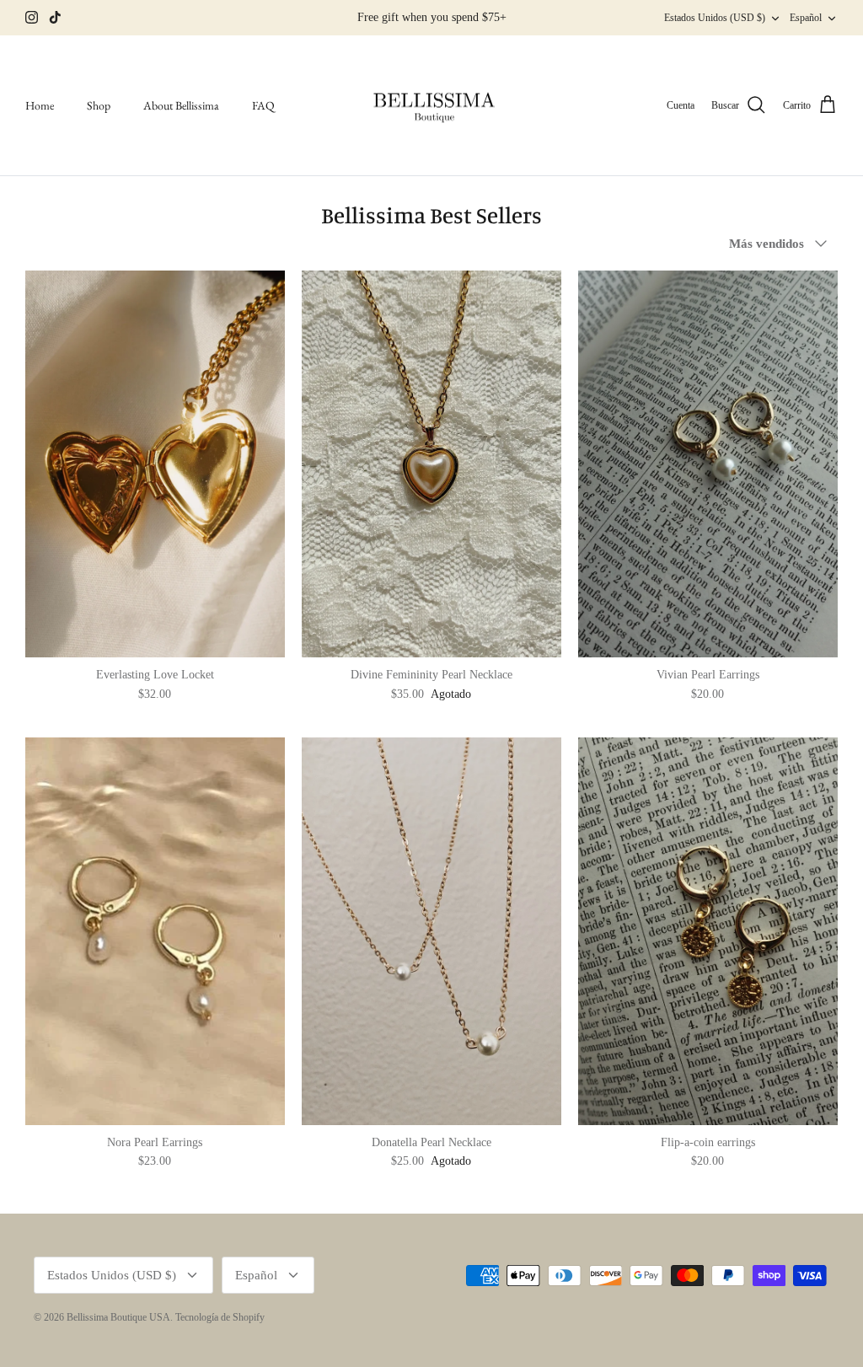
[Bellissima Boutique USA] (431, 105)
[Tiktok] (55, 17)
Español (806, 18)
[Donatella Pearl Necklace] (431, 931)
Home (39, 105)
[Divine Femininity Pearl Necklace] (431, 464)
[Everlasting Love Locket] (155, 464)
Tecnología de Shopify (220, 1317)
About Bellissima (181, 105)
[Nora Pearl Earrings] (155, 931)
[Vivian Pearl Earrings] (708, 464)
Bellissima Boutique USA (118, 1317)
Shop (98, 105)
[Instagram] (31, 17)
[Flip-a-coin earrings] (708, 931)
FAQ (263, 105)
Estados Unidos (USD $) (714, 18)
